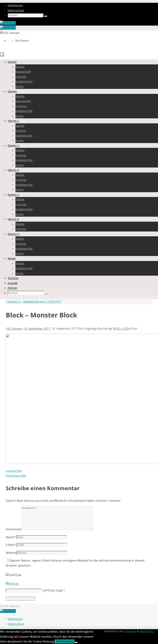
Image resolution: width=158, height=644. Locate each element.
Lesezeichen (14, 471)
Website (11, 553)
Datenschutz (16, 10)
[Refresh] (12, 584)
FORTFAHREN (64, 641)
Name (10, 537)
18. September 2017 (36, 328)
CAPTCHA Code (52, 590)
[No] (76, 642)
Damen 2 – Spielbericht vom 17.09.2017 (34, 301)
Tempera (130, 631)
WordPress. (147, 631)
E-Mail (11, 545)
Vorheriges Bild (16, 475)
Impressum (15, 5)
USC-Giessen (14, 328)
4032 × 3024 (121, 328)
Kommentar (14, 529)
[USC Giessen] (8, 23)
